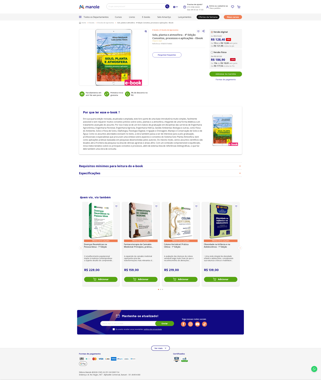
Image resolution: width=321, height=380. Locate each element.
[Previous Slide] (81, 248)
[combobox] (138, 6)
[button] (203, 31)
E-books (91, 23)
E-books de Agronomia (105, 23)
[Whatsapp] (314, 371)
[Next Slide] (240, 248)
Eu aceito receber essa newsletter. (129, 329)
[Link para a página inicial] (83, 23)
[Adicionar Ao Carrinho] (100, 279)
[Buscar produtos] (167, 6)
